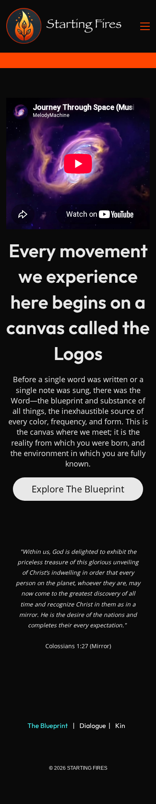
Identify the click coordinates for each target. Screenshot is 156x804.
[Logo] (64, 26)
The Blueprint (47, 725)
